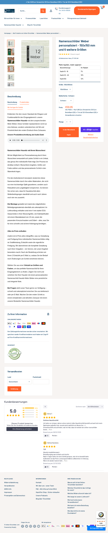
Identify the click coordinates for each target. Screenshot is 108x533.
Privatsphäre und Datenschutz (14, 495)
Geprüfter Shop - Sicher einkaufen (47, 492)
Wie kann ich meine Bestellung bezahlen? (78, 506)
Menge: (61, 122)
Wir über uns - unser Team (45, 486)
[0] (102, 7)
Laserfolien (44, 18)
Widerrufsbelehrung (11, 482)
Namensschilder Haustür (12, 25)
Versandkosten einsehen (73, 115)
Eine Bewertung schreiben (22, 429)
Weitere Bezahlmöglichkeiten (90, 136)
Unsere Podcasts (42, 495)
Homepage (7, 33)
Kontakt (38, 482)
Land (9, 377)
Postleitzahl (37, 377)
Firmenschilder (31, 18)
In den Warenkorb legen (69, 132)
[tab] (12, 102)
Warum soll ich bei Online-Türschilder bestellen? (76, 483)
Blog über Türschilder (43, 499)
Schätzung (14, 389)
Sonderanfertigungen (87, 9)
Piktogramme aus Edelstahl (76, 18)
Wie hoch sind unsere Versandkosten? (75, 501)
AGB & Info (7, 489)
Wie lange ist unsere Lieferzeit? (78, 497)
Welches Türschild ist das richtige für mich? (79, 489)
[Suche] (43, 10)
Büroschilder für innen (12, 18)
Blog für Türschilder (34, 25)
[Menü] (104, 512)
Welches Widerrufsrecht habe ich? (79, 493)
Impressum (8, 492)
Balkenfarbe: (66, 96)
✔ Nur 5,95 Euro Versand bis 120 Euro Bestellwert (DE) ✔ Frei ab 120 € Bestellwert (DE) (54, 2)
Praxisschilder (56, 18)
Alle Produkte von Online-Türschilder (23, 33)
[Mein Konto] (51, 11)
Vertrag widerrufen (96, 528)
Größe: (65, 85)
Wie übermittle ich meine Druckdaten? (76, 512)
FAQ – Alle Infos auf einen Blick (46, 489)
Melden (54, 435)
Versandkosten (9, 486)
